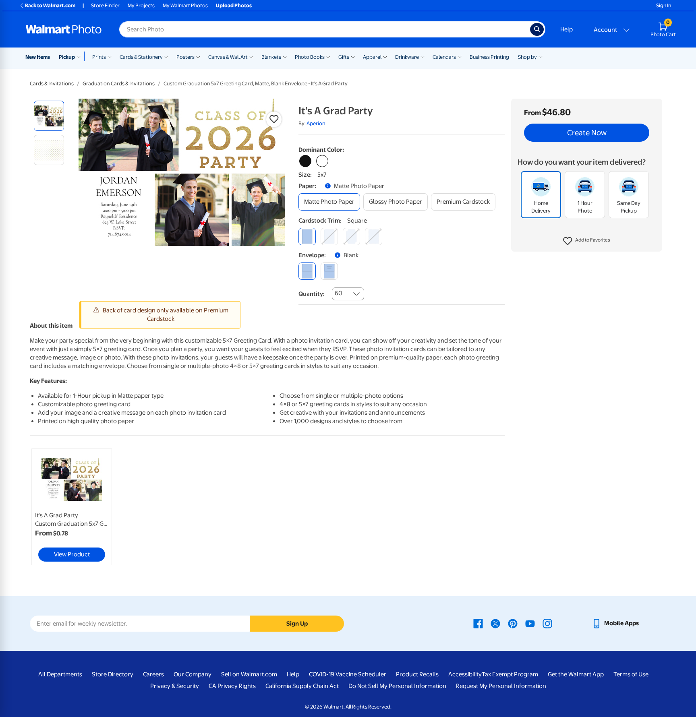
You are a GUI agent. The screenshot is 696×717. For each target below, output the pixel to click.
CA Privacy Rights (232, 686)
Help (566, 29)
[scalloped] (373, 236)
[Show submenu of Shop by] (540, 56)
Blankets (271, 57)
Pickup (67, 57)
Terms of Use (630, 674)
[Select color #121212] (305, 161)
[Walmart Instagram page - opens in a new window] (547, 623)
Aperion (316, 123)
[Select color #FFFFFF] (322, 161)
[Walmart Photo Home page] (63, 29)
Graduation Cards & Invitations (119, 84)
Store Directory (112, 674)
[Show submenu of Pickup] (80, 56)
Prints (99, 57)
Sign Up (297, 623)
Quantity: (311, 294)
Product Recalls (417, 674)
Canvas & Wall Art (228, 57)
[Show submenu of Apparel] (385, 56)
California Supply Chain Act (302, 686)
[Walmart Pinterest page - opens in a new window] (513, 623)
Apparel (372, 57)
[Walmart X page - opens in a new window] (495, 623)
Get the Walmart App (576, 674)
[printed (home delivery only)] (329, 271)
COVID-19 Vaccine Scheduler (347, 674)
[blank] (307, 271)
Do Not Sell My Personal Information (397, 686)
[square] (307, 236)
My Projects (141, 5)
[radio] (49, 116)
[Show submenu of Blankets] (284, 56)
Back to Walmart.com (50, 5)
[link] (72, 507)
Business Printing (489, 57)
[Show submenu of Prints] (109, 56)
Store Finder (105, 5)
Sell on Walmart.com (249, 674)
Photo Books (310, 57)
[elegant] (351, 236)
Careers (153, 674)
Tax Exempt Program (510, 674)
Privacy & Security (174, 686)
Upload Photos (234, 5)
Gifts (343, 57)
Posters (185, 57)
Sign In (663, 5)
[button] (586, 241)
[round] (329, 236)
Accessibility (465, 674)
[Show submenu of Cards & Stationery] (166, 56)
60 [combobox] (338, 293)
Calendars (444, 57)
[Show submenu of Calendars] (459, 56)
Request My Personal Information (501, 686)
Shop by (527, 57)
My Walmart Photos (185, 5)
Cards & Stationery (141, 57)
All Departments (60, 674)
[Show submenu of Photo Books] (328, 56)
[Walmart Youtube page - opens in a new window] (530, 623)
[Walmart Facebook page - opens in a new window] (478, 623)
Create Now (587, 132)
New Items (37, 57)
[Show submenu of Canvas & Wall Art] (251, 56)
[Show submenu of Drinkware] (422, 56)
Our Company (192, 674)
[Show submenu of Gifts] (352, 56)
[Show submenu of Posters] (198, 56)
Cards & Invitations (52, 84)
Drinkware (407, 57)
